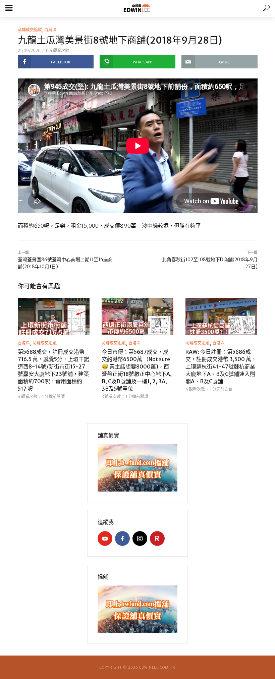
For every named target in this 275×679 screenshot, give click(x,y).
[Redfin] (157, 538)
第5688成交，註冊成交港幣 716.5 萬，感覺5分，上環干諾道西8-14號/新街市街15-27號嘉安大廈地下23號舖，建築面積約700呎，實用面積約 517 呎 (53, 370)
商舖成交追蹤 (30, 29)
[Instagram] (139, 538)
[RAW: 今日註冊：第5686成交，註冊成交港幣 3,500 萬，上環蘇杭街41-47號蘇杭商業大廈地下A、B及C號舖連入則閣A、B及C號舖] (221, 316)
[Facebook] (122, 538)
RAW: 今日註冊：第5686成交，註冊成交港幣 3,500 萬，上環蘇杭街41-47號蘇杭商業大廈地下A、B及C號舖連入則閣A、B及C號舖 (221, 366)
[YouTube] (105, 538)
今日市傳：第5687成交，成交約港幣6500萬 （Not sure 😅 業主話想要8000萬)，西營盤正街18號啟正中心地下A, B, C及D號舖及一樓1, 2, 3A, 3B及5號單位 (137, 370)
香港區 (24, 342)
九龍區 (51, 29)
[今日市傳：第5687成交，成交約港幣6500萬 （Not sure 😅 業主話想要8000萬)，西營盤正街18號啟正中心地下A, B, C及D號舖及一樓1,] (137, 316)
